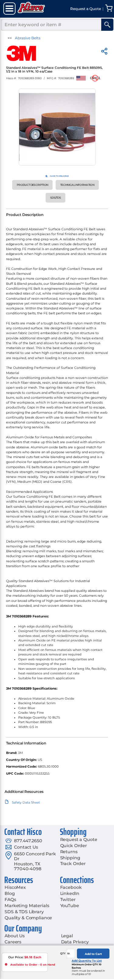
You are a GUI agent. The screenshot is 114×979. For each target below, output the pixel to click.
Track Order (73, 863)
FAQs (10, 899)
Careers (13, 941)
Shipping (70, 857)
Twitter (68, 899)
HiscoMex (15, 887)
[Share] (104, 52)
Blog (10, 893)
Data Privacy (75, 941)
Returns (69, 851)
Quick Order (73, 845)
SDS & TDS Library (24, 911)
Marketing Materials (27, 905)
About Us (15, 935)
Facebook (71, 887)
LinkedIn (69, 893)
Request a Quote (78, 839)
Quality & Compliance (28, 917)
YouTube (69, 905)
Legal (67, 935)
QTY (63, 953)
